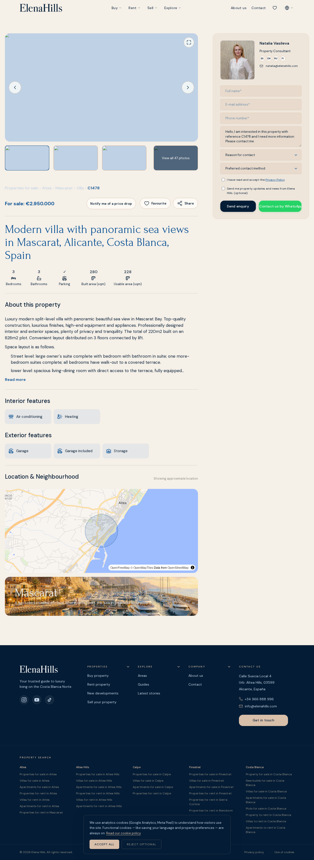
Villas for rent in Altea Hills (94, 800)
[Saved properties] (275, 8)
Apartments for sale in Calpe (153, 787)
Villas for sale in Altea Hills (94, 781)
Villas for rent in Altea (35, 800)
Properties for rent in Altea (38, 793)
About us (239, 8)
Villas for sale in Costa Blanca (266, 791)
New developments (102, 693)
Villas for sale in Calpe (148, 781)
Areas (142, 675)
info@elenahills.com (261, 706)
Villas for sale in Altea (34, 781)
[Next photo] (188, 87)
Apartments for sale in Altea (39, 787)
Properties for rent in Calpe (152, 793)
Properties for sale (21, 188)
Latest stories (149, 693)
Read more (15, 379)
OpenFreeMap (120, 567)
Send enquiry (238, 206)
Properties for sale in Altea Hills (97, 774)
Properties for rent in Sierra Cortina (208, 802)
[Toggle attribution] (193, 567)
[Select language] (289, 8)
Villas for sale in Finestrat (206, 781)
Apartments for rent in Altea (39, 806)
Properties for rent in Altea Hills (98, 793)
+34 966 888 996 (259, 699)
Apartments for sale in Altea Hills (99, 787)
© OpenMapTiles (142, 567)
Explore (170, 8)
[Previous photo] (15, 87)
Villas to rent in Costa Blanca (266, 821)
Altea (47, 188)
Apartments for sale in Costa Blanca (266, 800)
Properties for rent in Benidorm (211, 810)
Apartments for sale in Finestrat (211, 787)
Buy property (98, 675)
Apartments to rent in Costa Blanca (265, 830)
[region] (101, 531)
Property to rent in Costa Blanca (268, 815)
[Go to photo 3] (124, 157)
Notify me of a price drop (111, 204)
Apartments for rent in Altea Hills (99, 806)
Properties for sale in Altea (38, 774)
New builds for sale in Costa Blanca (265, 783)
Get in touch (263, 720)
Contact (258, 8)
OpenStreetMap (178, 567)
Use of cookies (284, 852)
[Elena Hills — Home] (41, 8)
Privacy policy (254, 852)
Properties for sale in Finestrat (210, 774)
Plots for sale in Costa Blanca (266, 809)
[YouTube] (36, 699)
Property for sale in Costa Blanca (269, 774)
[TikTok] (49, 699)
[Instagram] (24, 699)
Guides (143, 684)
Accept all (104, 844)
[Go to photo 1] (27, 157)
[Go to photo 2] (75, 157)
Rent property (98, 684)
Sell (150, 8)
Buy (115, 8)
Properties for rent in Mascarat (41, 812)
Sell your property (102, 702)
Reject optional (141, 844)
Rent (132, 8)
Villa (80, 188)
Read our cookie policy (123, 833)
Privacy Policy (275, 180)
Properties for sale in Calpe (152, 774)
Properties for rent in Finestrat (210, 793)
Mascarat (64, 188)
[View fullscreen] (189, 42)
